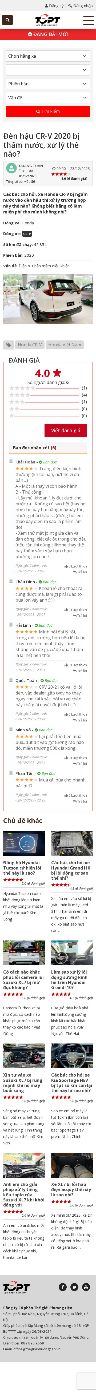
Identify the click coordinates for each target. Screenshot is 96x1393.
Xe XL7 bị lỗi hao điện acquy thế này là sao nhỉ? (71, 1189)
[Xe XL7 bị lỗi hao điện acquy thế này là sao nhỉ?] (72, 1165)
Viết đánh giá (65, 430)
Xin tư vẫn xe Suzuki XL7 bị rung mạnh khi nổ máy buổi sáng (22, 1082)
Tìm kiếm (50, 111)
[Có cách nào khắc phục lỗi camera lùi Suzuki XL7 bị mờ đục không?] (24, 952)
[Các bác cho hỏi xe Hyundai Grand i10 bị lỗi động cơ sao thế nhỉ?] (72, 843)
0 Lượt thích (77, 566)
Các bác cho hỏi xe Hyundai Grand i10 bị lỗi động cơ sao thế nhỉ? (70, 870)
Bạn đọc (49, 462)
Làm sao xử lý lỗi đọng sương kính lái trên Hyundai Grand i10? (69, 979)
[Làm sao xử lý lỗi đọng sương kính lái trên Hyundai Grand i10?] (72, 952)
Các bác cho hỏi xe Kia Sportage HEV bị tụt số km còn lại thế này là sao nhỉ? (71, 1082)
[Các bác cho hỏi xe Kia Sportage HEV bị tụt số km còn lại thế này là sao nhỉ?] (72, 1055)
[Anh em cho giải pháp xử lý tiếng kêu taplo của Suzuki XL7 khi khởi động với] (24, 1165)
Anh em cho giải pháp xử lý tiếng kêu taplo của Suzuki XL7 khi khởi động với (24, 1194)
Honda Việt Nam (64, 345)
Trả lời (82, 572)
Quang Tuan (31, 165)
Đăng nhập (82, 5)
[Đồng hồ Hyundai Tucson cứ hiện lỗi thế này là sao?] (24, 843)
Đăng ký (56, 5)
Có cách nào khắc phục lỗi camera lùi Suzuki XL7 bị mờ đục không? (23, 979)
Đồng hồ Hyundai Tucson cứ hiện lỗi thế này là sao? (22, 868)
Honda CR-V (30, 345)
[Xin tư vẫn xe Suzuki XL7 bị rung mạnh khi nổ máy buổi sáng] (24, 1055)
